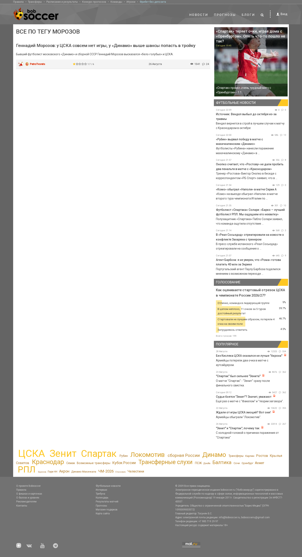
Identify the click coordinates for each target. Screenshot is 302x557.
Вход (284, 14)
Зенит (63, 453)
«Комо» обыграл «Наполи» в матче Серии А (246, 189)
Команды (116, 1)
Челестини (136, 471)
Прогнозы (225, 15)
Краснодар (48, 462)
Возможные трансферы (93, 463)
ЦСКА (31, 453)
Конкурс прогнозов (94, 1)
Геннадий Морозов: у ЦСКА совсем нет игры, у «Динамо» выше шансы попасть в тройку (105, 45)
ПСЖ (198, 463)
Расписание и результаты (62, 1)
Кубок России (124, 463)
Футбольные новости (108, 485)
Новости (198, 15)
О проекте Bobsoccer (28, 485)
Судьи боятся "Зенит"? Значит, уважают (243, 396)
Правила (18, 1)
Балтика (222, 462)
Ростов (262, 456)
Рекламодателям (26, 501)
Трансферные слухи (165, 462)
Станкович (120, 472)
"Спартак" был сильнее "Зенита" (238, 376)
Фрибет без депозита (153, 1)
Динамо (214, 454)
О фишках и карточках (29, 493)
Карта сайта (103, 513)
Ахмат (259, 463)
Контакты (21, 505)
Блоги (248, 15)
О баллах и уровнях (27, 497)
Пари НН (52, 471)
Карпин (249, 455)
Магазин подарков (107, 509)
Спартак (98, 453)
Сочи (237, 463)
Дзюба (206, 463)
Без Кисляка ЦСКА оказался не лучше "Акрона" (249, 355)
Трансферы (35, 1)
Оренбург (247, 463)
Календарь (102, 497)
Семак (70, 463)
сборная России (184, 455)
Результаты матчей (107, 501)
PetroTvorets (37, 64)
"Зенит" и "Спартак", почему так (237, 428)
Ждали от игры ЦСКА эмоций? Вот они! (243, 412)
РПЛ (26, 469)
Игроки (131, 1)
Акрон (64, 471)
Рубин (124, 455)
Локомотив (147, 454)
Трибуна (100, 493)
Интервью (101, 489)
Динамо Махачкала (83, 471)
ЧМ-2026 (106, 471)
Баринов (42, 472)
